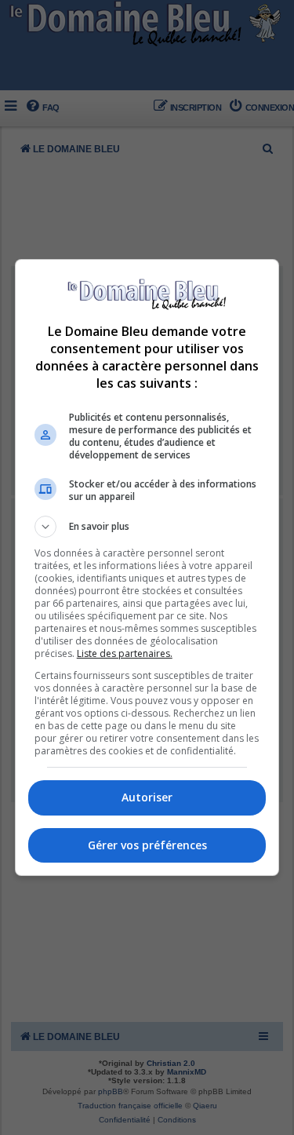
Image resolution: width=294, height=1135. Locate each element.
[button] (147, 527)
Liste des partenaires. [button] (124, 653)
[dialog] (147, 567)
